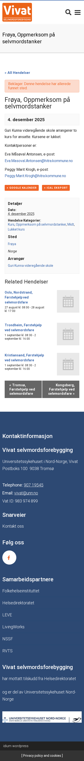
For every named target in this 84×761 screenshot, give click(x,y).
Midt (70, 224)
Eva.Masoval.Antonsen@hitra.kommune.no (39, 161)
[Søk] (68, 12)
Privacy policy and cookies (41, 755)
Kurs (11, 224)
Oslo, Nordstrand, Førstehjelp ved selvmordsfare (19, 297)
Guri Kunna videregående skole (30, 265)
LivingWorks (13, 626)
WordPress (15, 746)
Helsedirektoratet (18, 602)
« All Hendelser (17, 73)
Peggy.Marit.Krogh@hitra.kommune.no (35, 176)
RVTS (7, 650)
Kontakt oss (13, 526)
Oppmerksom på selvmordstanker (41, 224)
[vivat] (17, 12)
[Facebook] (9, 557)
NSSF (7, 638)
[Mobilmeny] (78, 12)
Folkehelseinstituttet (20, 590)
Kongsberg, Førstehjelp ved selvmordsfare (61, 389)
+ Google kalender (22, 187)
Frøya (12, 244)
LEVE (7, 614)
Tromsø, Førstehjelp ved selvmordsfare (22, 389)
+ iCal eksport (56, 187)
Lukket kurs (16, 229)
